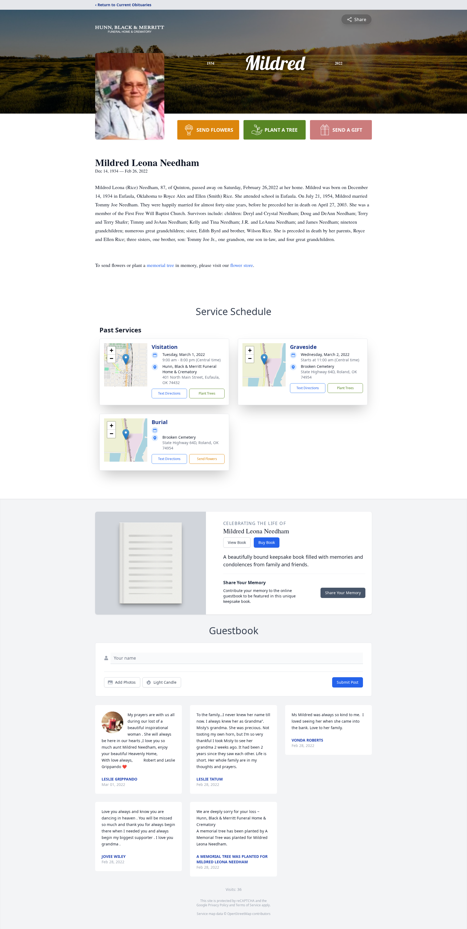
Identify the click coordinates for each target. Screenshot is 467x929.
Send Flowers (207, 459)
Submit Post (347, 682)
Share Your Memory (343, 592)
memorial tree (160, 265)
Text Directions (169, 393)
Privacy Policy (218, 905)
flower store (241, 265)
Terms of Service (248, 905)
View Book (237, 542)
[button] (125, 359)
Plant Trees (207, 393)
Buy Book (266, 542)
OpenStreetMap (239, 913)
